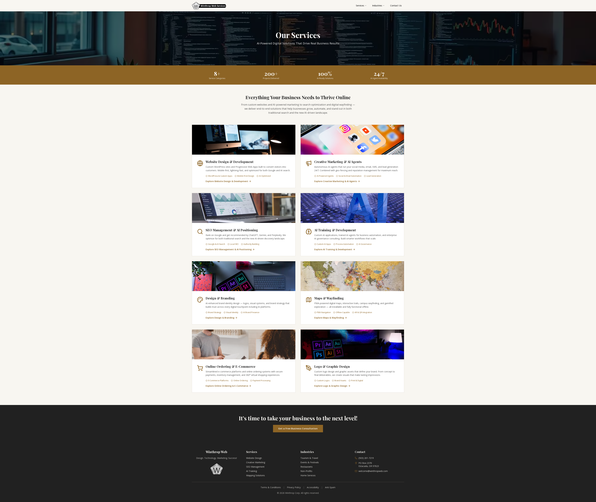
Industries (377, 5)
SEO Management (255, 466)
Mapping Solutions (255, 475)
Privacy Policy (294, 487)
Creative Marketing (255, 462)
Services (360, 5)
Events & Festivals (309, 462)
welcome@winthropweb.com (373, 471)
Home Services (308, 475)
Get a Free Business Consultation (298, 428)
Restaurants (306, 466)
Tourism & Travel (309, 458)
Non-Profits (306, 471)
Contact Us (396, 5)
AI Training (251, 471)
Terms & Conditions (271, 487)
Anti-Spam (330, 487)
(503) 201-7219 (366, 458)
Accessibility (313, 487)
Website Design (254, 458)
